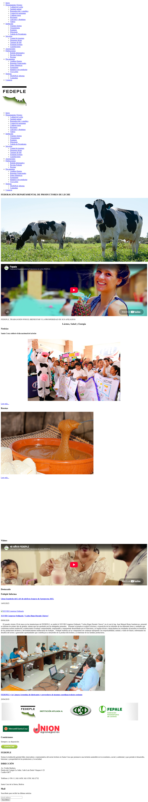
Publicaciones (11, 51)
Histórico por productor (18, 70)
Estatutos (13, 30)
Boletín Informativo (17, 53)
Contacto (9, 80)
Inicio (8, 3)
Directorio (14, 32)
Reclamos (13, 17)
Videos (12, 22)
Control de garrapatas (18, 13)
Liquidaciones (15, 47)
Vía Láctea (14, 72)
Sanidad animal (15, 9)
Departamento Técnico (14, 5)
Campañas (14, 78)
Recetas (13, 57)
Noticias (9, 74)
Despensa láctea (16, 40)
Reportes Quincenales (18, 63)
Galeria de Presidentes (18, 34)
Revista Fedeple (16, 55)
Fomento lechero (16, 45)
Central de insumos (17, 38)
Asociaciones (10, 49)
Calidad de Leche (16, 7)
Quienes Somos (16, 26)
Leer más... (5, 404)
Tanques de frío (16, 42)
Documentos (10, 59)
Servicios (9, 36)
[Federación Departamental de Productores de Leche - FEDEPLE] (14, 109)
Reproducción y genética (19, 11)
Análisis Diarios (16, 61)
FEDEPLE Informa (17, 76)
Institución (9, 24)
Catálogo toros (15, 15)
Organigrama (15, 28)
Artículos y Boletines (18, 20)
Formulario (14, 67)
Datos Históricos (16, 65)
